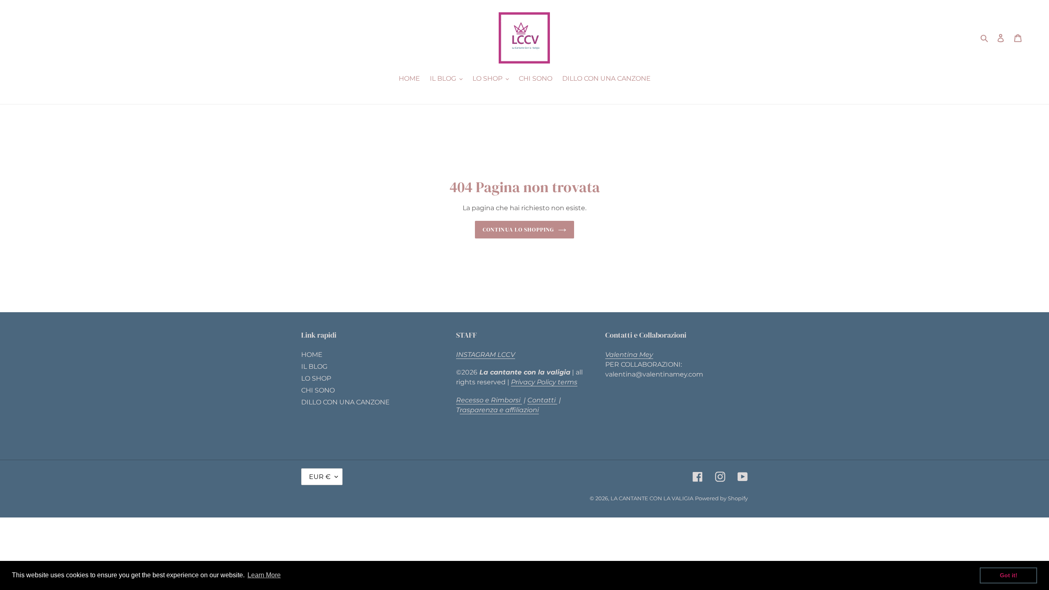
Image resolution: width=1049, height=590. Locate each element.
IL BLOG (314, 366)
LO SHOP (316, 378)
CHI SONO (318, 390)
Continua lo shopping (518, 229)
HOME (311, 355)
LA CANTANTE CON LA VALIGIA (652, 498)
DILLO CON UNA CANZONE (345, 402)
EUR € (320, 477)
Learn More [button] (264, 575)
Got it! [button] (1008, 575)
